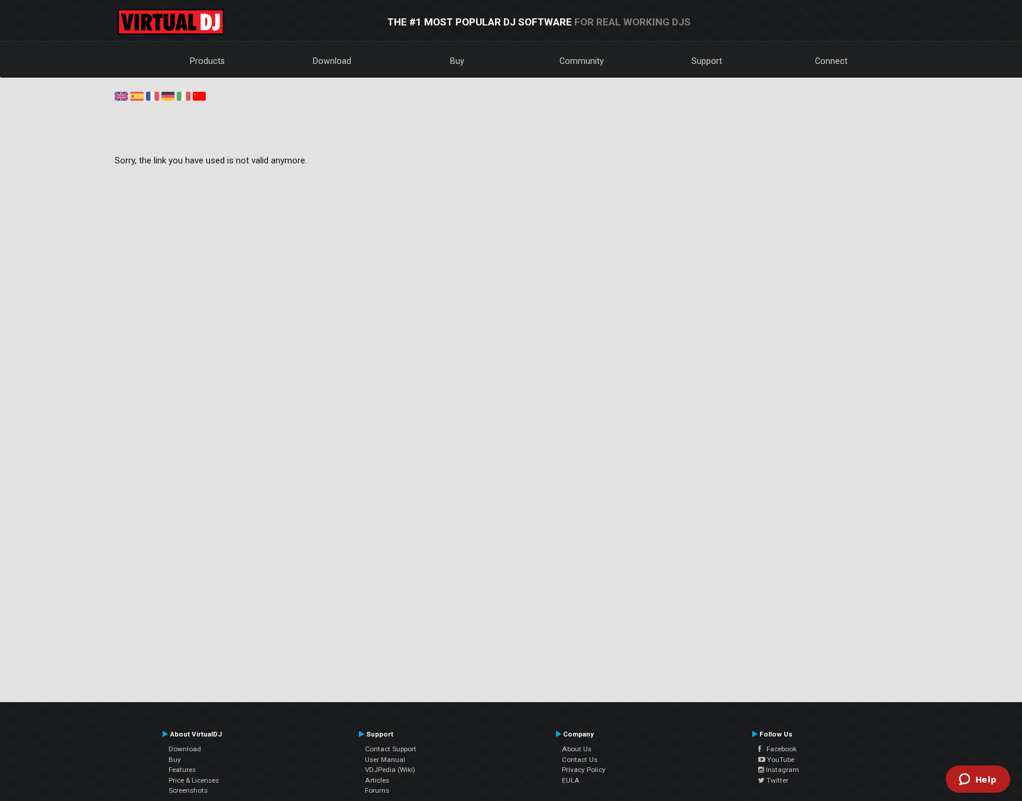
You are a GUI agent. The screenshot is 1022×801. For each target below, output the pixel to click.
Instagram (781, 769)
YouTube (779, 759)
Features (182, 769)
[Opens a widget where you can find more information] (977, 780)
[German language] (167, 95)
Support (706, 61)
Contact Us (579, 759)
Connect (831, 61)
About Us (576, 749)
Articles (377, 780)
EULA (571, 780)
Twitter (776, 780)
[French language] (152, 95)
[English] (121, 95)
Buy (457, 61)
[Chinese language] (199, 95)
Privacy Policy (584, 769)
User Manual (385, 759)
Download (332, 61)
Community (581, 61)
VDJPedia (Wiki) (390, 769)
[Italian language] (183, 95)
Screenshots (188, 790)
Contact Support (390, 749)
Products (207, 61)
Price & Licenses (194, 780)
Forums (377, 790)
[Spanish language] (136, 95)
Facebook (779, 749)
